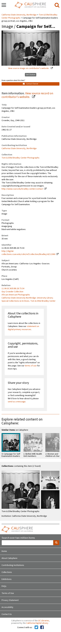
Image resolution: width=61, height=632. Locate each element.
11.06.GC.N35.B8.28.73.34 (13, 288)
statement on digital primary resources (23, 328)
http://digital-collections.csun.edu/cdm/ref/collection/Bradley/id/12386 (28, 253)
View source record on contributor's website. (27, 95)
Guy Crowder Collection (12, 291)
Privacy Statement (10, 600)
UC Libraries (43, 620)
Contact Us (7, 614)
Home (4, 551)
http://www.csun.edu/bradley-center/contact (22, 188)
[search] (57, 5)
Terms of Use (8, 593)
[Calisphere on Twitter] (36, 627)
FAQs (4, 586)
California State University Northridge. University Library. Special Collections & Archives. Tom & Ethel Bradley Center (29, 299)
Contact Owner (32, 83)
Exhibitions (7, 579)
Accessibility (7, 607)
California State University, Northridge (19, 14)
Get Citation (30, 74)
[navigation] (4, 5)
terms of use (31, 365)
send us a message (16, 401)
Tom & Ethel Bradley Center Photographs (20, 157)
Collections (7, 572)
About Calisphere (9, 558)
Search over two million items (18, 538)
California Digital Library (37, 623)
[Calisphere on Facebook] (42, 627)
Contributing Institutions (13, 565)
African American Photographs (16, 294)
